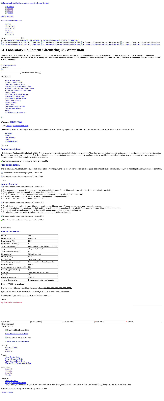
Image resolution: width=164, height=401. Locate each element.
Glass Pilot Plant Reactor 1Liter (16, 334)
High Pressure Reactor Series (15, 98)
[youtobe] (9, 9)
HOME (8, 24)
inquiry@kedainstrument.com (11, 20)
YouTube (8, 371)
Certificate (9, 351)
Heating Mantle (10, 102)
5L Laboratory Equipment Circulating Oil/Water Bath (59, 40)
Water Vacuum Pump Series (15, 84)
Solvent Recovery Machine (15, 106)
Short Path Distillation (13, 100)
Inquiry (7, 139)
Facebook (8, 369)
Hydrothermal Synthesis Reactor (16, 94)
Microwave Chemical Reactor (15, 96)
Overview (8, 133)
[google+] (9, 13)
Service (8, 349)
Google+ (8, 375)
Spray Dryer (9, 104)
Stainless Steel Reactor (13, 108)
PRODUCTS (10, 28)
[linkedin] (9, 11)
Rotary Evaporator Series (14, 82)
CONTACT (9, 34)
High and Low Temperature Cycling (18, 86)
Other (7, 110)
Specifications (10, 137)
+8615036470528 (7, 17)
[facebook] (9, 7)
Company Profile (11, 347)
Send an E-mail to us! (8, 65)
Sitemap (10, 392)
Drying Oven (10, 92)
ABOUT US (10, 26)
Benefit (7, 135)
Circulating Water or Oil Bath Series (26, 40)
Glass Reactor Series (12, 80)
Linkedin (8, 373)
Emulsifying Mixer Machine (15, 112)
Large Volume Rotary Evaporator (17, 341)
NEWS (7, 30)
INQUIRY (9, 32)
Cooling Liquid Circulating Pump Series (19, 88)
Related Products (11, 141)
